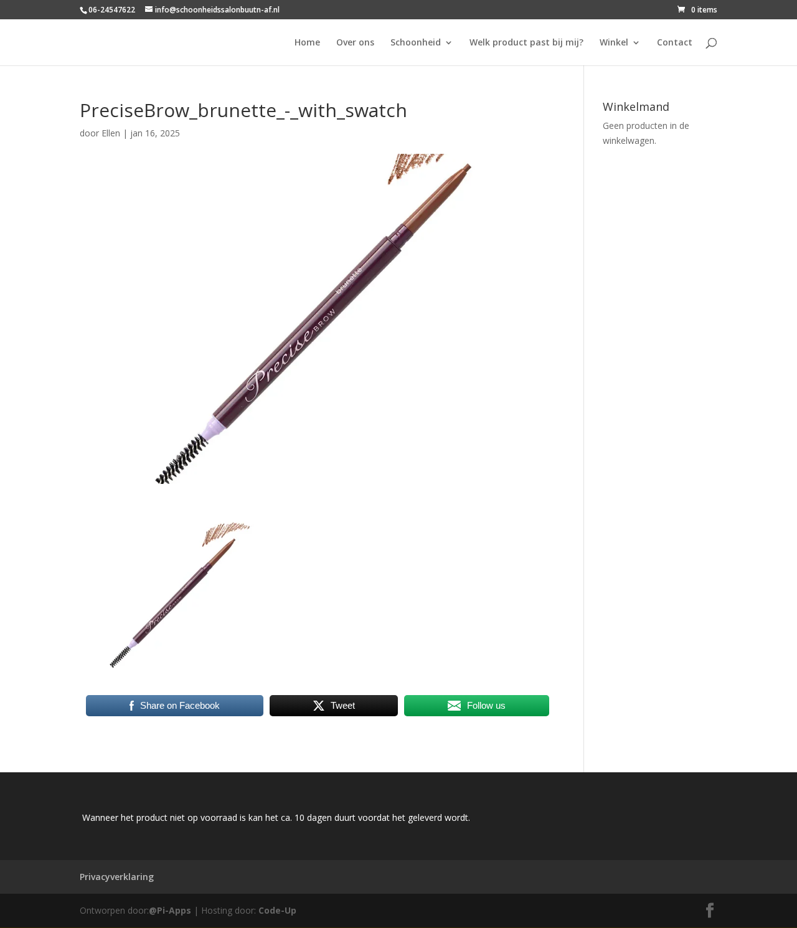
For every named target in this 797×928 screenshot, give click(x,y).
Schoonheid (415, 43)
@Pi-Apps (170, 910)
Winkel (614, 43)
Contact (674, 43)
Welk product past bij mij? (526, 43)
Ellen (110, 133)
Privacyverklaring (117, 877)
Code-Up (277, 910)
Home (307, 43)
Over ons (355, 43)
